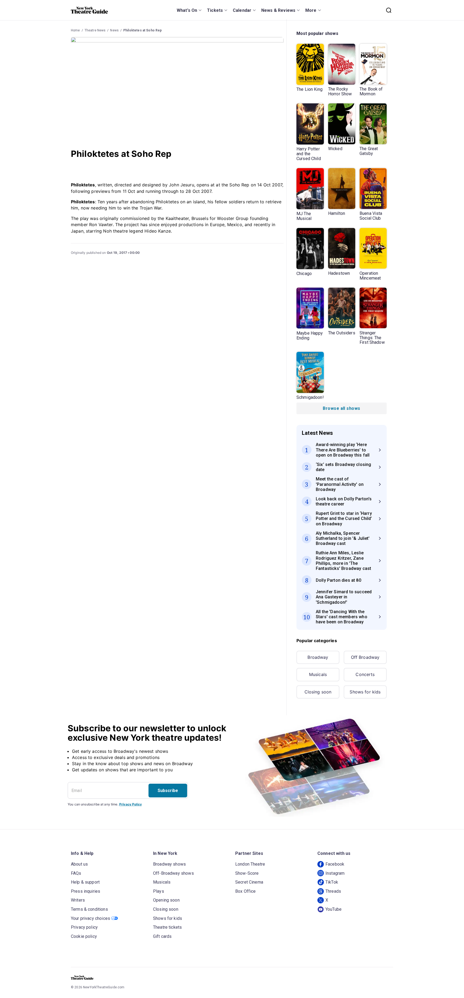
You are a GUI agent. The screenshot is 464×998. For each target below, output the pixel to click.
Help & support (85, 882)
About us (79, 864)
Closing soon (318, 692)
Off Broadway (365, 657)
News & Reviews (278, 10)
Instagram (335, 873)
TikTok (331, 882)
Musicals (318, 674)
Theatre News (95, 30)
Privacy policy (84, 927)
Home (75, 30)
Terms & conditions (89, 909)
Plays (158, 891)
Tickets (215, 10)
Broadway (317, 657)
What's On (187, 10)
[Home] (89, 10)
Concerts (365, 674)
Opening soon (166, 900)
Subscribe (168, 790)
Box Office (245, 891)
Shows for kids (365, 692)
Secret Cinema (249, 882)
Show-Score (247, 873)
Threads (333, 891)
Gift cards (162, 936)
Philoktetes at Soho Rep (142, 30)
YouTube (333, 909)
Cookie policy (84, 936)
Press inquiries (85, 891)
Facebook (334, 864)
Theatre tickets (167, 927)
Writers (78, 900)
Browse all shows (341, 408)
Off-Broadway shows (173, 873)
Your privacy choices (90, 918)
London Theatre (250, 864)
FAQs (76, 873)
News (114, 30)
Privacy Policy (130, 804)
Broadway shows (169, 864)
